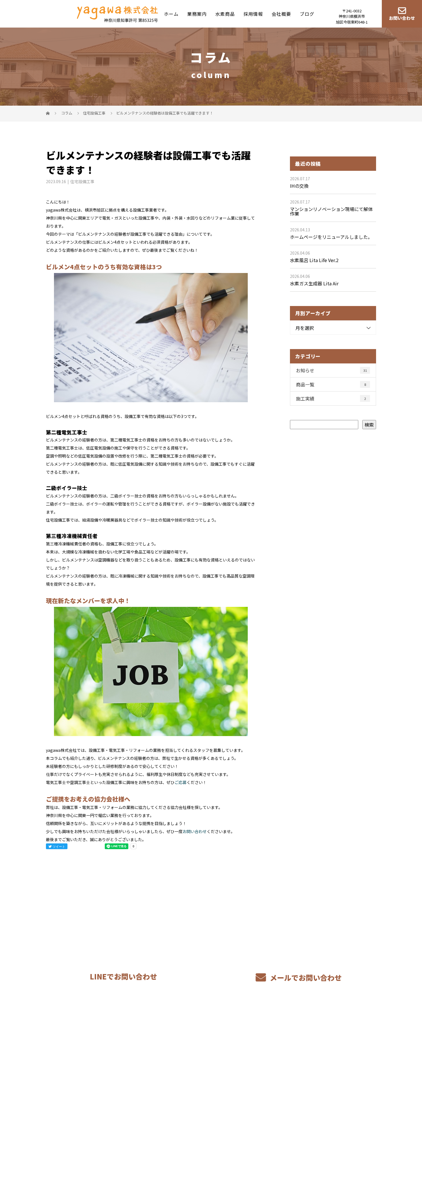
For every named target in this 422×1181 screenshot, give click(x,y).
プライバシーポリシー (352, 1149)
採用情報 (253, 13)
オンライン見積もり (199, 1077)
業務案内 (197, 13)
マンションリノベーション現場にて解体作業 (331, 211)
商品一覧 (331, 384)
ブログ (307, 13)
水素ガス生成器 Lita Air (314, 283)
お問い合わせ (402, 18)
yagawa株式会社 (66, 1051)
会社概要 (281, 13)
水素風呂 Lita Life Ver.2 (314, 260)
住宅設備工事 (94, 113)
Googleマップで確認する (75, 1109)
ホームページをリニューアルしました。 (331, 236)
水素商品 (225, 13)
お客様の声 (257, 1069)
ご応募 (181, 782)
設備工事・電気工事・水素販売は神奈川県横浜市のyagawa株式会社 (106, 1149)
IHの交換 (299, 185)
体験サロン (257, 1078)
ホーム (171, 13)
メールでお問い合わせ (305, 977)
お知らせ (331, 370)
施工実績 (331, 398)
